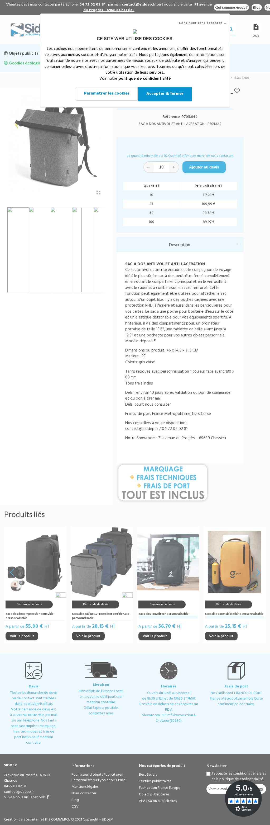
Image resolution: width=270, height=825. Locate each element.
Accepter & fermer (165, 93)
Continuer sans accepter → (203, 23)
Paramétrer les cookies (106, 93)
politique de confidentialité (144, 79)
